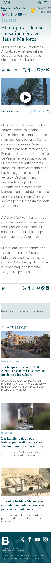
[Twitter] (25, 70)
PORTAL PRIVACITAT (38, 558)
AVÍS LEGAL (27, 558)
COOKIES (4, 558)
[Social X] (7, 14)
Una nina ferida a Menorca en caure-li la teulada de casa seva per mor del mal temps (23, 505)
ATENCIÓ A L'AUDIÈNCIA (15, 558)
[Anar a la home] (3, 14)
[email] (38, 70)
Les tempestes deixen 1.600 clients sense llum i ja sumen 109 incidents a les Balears (23, 370)
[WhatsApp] (43, 70)
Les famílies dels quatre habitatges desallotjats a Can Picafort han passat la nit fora (22, 442)
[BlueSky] (25, 14)
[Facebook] (11, 14)
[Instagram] (15, 14)
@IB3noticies (38, 111)
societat (8, 20)
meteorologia (10, 361)
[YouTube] (20, 14)
